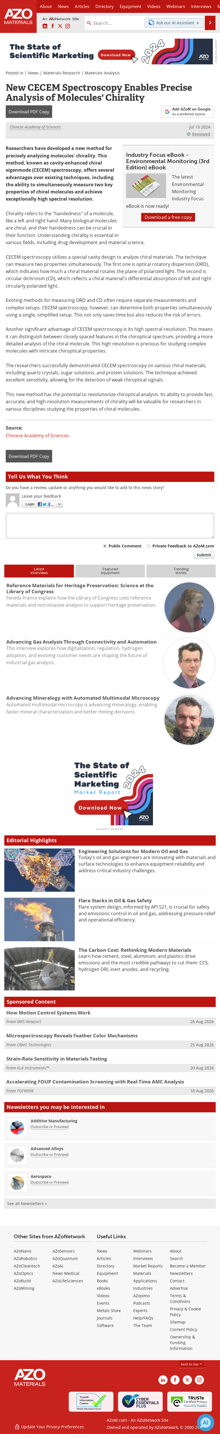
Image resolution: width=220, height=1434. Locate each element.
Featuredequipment (110, 570)
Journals (105, 1318)
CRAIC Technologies (34, 1044)
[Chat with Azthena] (205, 1422)
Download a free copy (168, 217)
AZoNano (22, 1251)
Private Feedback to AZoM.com (183, 546)
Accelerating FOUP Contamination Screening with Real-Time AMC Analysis (95, 1081)
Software (105, 1325)
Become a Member (188, 1266)
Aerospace (41, 1176)
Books (102, 1280)
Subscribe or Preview (49, 1126)
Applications (145, 1280)
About (175, 1251)
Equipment (107, 1273)
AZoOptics (23, 1273)
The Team (142, 1325)
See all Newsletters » (27, 1203)
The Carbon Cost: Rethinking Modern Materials (134, 950)
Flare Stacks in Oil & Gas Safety (115, 900)
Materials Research (61, 73)
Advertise (179, 1288)
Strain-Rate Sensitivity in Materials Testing (56, 1058)
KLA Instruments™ (33, 1068)
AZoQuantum (65, 1258)
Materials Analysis (102, 73)
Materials (142, 1273)
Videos (103, 1295)
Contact (177, 1280)
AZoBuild (22, 1280)
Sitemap (178, 1322)
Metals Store (109, 1310)
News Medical (65, 1273)
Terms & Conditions (180, 1298)
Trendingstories (181, 570)
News (33, 73)
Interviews (143, 1258)
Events (103, 1303)
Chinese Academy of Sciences (35, 127)
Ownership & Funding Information (182, 1342)
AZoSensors (63, 1251)
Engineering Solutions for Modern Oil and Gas (133, 851)
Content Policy (183, 1329)
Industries (143, 1288)
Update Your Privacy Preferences (52, 1426)
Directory (104, 6)
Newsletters (181, 1273)
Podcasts (141, 1303)
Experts (140, 1310)
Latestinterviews (39, 570)
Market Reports (148, 1266)
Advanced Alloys (47, 1148)
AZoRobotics (25, 1258)
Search (176, 1258)
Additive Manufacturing (54, 1121)
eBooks (103, 1288)
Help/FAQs (143, 1318)
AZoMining (24, 1288)
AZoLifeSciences (67, 1280)
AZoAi (57, 1266)
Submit (204, 554)
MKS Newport (29, 1021)
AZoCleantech (27, 1266)
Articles (104, 1258)
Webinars (142, 1251)
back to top (190, 1364)
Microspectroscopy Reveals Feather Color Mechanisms (72, 1035)
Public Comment (125, 546)
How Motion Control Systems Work (48, 1012)
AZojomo (141, 1295)
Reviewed (201, 134)
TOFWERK (25, 1090)
